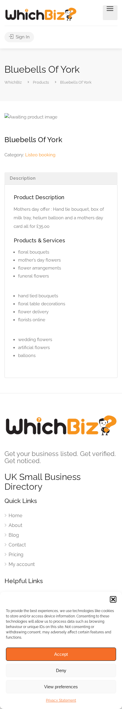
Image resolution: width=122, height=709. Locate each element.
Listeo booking (40, 155)
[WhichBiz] (40, 14)
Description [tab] (23, 178)
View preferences (61, 686)
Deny (61, 670)
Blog (14, 535)
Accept (61, 654)
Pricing (16, 554)
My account (22, 564)
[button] (113, 599)
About (15, 525)
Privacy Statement (61, 700)
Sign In (22, 37)
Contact (17, 545)
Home (15, 515)
